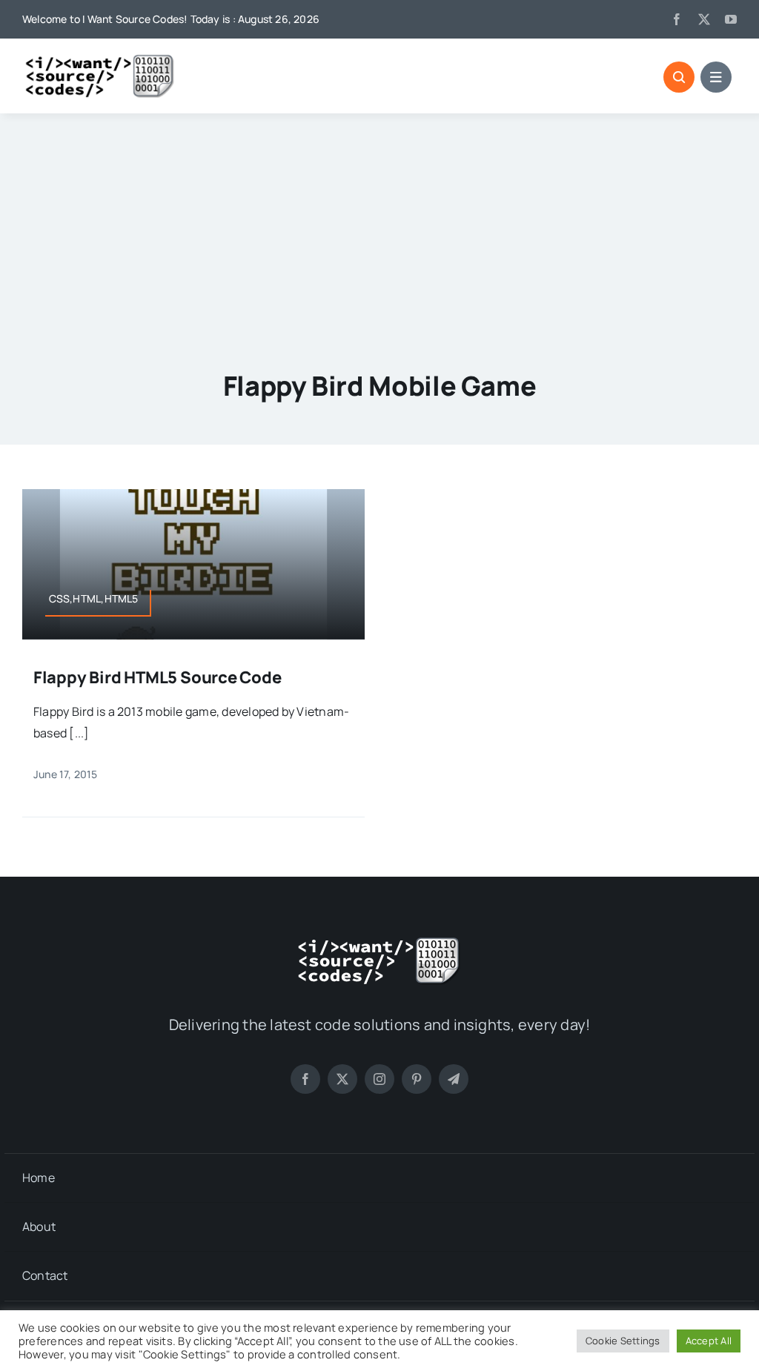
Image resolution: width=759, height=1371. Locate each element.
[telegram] (453, 1079)
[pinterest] (416, 1079)
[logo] (100, 59)
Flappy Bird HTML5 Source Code (157, 677)
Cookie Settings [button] (623, 1340)
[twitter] (704, 19)
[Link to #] (679, 77)
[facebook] (677, 19)
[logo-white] (379, 942)
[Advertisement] (379, 224)
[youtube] (731, 19)
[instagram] (379, 1079)
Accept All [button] (709, 1340)
